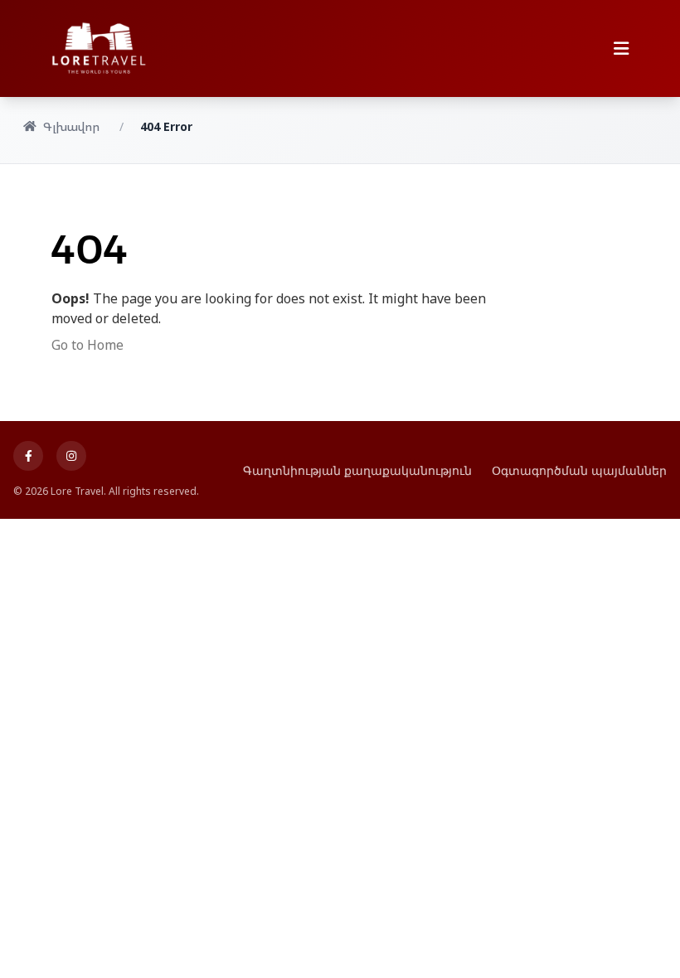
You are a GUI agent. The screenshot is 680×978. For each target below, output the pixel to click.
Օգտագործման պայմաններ (579, 470)
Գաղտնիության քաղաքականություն (357, 470)
